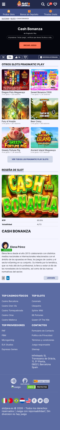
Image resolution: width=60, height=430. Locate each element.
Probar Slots (9, 14)
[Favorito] (25, 57)
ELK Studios (7, 344)
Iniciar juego (30, 45)
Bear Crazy (36, 121)
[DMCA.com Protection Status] (37, 387)
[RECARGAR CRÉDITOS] (10, 57)
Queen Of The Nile (40, 320)
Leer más (51, 278)
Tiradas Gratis (50, 14)
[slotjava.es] (23, 4)
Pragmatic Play (31, 33)
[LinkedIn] (7, 278)
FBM (4, 335)
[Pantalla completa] (3, 57)
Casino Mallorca (9, 320)
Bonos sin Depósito (29, 14)
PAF (3, 330)
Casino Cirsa (8, 315)
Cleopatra (36, 306)
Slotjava (5, 18)
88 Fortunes (37, 315)
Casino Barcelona (10, 301)
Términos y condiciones (43, 340)
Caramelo (36, 301)
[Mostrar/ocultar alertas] (42, 4)
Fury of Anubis (9, 121)
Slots (13, 18)
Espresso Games (9, 349)
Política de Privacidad (42, 335)
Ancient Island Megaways (43, 150)
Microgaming (8, 340)
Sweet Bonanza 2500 (41, 92)
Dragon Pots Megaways (13, 92)
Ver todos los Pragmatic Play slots (30, 159)
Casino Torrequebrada (12, 310)
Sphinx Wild (37, 310)
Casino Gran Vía (9, 306)
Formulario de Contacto (43, 330)
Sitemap (36, 349)
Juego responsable (41, 344)
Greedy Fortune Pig (11, 150)
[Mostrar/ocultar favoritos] (55, 4)
